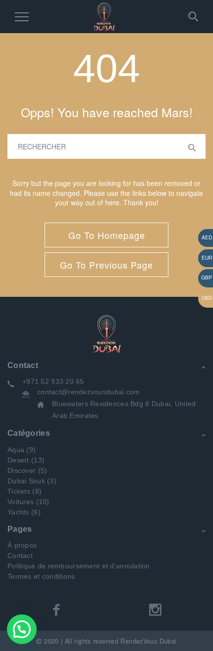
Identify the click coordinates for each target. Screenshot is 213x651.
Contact (20, 555)
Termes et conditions (41, 576)
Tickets (18, 491)
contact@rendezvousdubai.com (88, 392)
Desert (18, 460)
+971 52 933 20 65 (53, 381)
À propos (22, 545)
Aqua (15, 450)
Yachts (18, 512)
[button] (22, 629)
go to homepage (106, 235)
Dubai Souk (26, 481)
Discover (21, 470)
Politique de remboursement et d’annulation (78, 566)
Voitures (20, 502)
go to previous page (106, 264)
